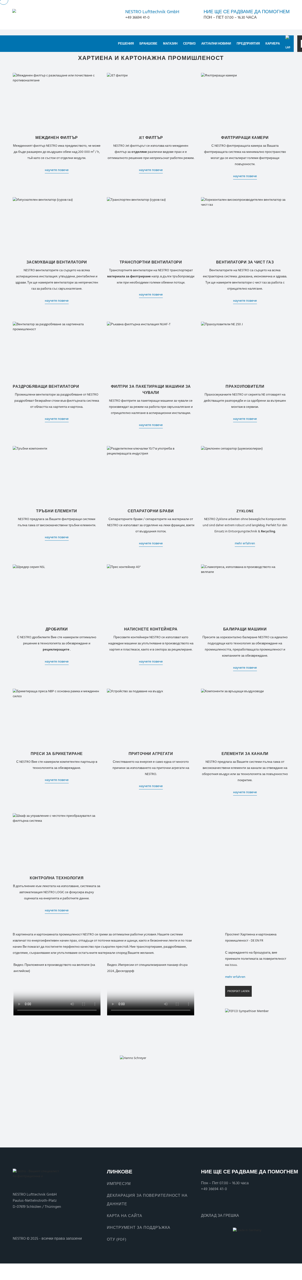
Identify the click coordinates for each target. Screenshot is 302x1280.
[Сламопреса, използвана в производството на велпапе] (245, 593)
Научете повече (57, 170)
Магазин (170, 43)
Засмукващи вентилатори (56, 262)
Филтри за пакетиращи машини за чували (151, 390)
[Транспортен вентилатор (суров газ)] (150, 226)
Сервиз (189, 43)
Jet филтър (151, 138)
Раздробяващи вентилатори (46, 387)
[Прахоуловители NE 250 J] (245, 350)
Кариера (272, 43)
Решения (126, 43)
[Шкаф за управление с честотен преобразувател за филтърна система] (56, 842)
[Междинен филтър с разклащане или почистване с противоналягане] (56, 101)
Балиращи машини (245, 629)
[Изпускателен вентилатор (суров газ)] (56, 226)
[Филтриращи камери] (245, 101)
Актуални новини (216, 43)
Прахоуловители (245, 387)
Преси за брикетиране (57, 754)
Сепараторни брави (151, 511)
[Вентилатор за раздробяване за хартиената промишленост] (56, 350)
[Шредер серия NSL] (56, 593)
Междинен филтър (56, 138)
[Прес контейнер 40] (150, 593)
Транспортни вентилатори (151, 262)
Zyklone (245, 511)
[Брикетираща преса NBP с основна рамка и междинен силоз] (56, 718)
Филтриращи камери (245, 138)
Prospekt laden (238, 991)
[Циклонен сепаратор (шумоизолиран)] (245, 475)
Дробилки (57, 629)
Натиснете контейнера (151, 629)
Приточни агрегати (151, 754)
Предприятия (248, 43)
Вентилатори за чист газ (245, 262)
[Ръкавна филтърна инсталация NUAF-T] (150, 350)
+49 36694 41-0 (214, 1189)
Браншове (148, 43)
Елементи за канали (245, 754)
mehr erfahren (245, 543)
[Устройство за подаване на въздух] (150, 718)
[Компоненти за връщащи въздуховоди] (245, 718)
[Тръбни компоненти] (56, 475)
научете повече (151, 170)
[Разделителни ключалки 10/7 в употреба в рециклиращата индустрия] (150, 475)
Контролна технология (57, 878)
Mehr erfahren (235, 977)
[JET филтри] (150, 101)
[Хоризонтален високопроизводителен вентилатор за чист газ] (245, 226)
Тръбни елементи (56, 511)
